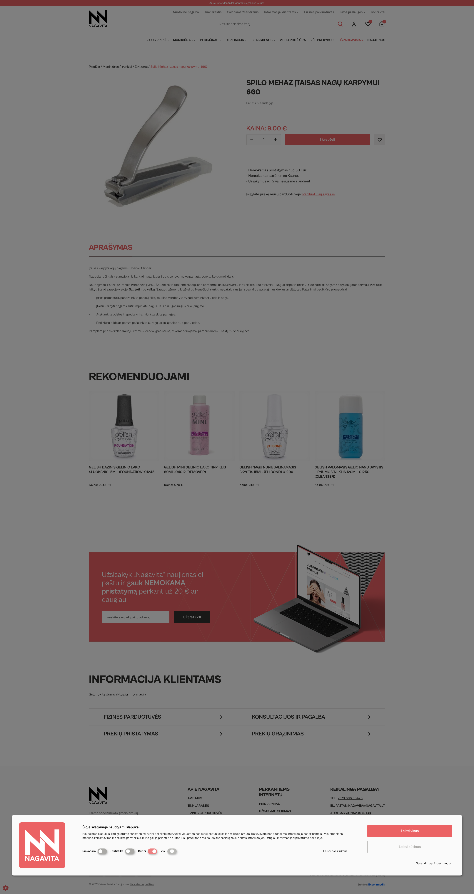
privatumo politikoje (308, 838)
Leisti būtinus (410, 847)
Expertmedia (442, 863)
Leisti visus (410, 831)
